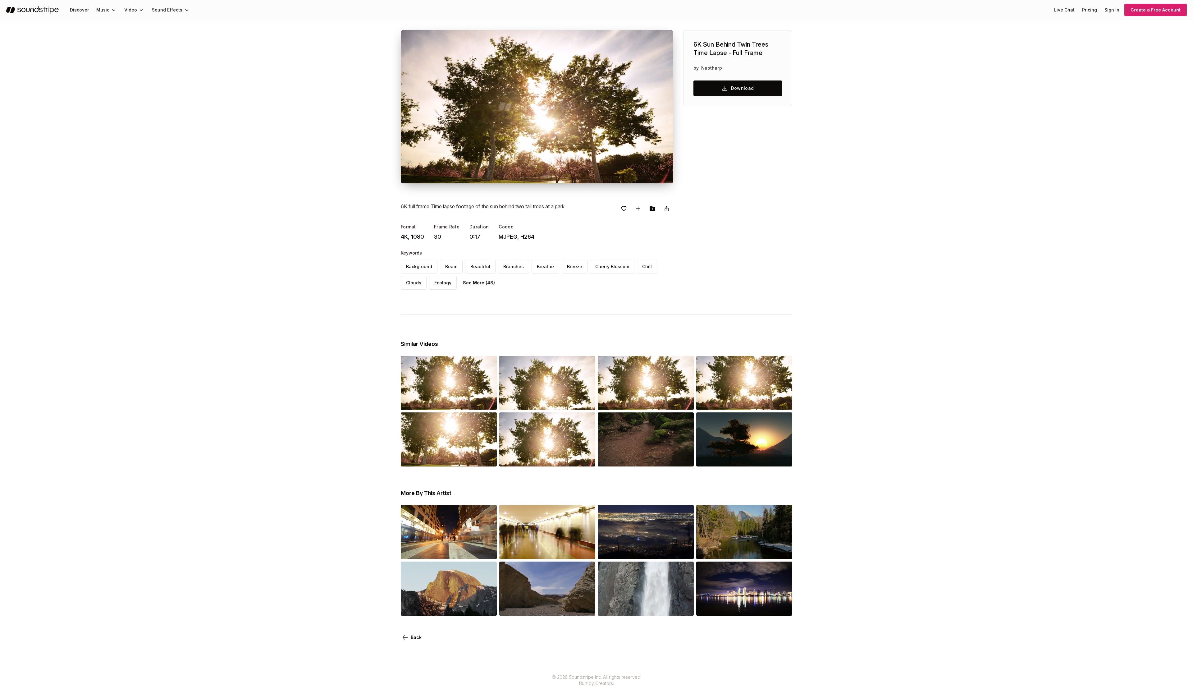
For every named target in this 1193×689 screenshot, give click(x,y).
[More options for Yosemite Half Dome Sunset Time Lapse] (487, 607)
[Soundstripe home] (32, 10)
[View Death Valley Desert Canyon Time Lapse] (547, 607)
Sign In (1111, 9)
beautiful (480, 266)
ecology (442, 282)
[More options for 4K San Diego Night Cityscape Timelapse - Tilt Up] (782, 607)
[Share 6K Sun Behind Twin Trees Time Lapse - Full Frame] (666, 208)
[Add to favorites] (623, 208)
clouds (413, 282)
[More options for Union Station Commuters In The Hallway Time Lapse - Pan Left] (585, 550)
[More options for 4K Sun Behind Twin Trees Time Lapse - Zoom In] (684, 401)
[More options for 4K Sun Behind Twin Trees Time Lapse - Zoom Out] (487, 458)
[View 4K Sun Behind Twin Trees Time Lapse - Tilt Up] (449, 401)
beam (451, 266)
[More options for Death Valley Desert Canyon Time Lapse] (585, 607)
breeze (574, 266)
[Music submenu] (114, 10)
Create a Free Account (1156, 9)
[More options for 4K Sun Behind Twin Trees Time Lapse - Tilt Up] (487, 401)
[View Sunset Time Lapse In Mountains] (744, 457)
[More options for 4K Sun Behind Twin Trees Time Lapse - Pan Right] (782, 401)
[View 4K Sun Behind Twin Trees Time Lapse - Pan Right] (744, 401)
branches (513, 266)
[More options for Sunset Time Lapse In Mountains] (782, 458)
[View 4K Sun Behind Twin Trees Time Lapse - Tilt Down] (547, 401)
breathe (545, 266)
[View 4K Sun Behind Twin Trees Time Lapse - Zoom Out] (449, 457)
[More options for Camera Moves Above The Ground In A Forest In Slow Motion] (684, 458)
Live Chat (1064, 9)
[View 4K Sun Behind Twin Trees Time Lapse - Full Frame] (547, 457)
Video (130, 9)
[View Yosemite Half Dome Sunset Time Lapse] (449, 607)
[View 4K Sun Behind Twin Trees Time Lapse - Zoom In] (646, 401)
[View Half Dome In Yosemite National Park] (744, 550)
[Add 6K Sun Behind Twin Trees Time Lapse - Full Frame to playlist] (638, 208)
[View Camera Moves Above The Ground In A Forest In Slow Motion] (646, 457)
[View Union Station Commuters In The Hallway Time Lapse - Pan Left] (547, 550)
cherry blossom (612, 266)
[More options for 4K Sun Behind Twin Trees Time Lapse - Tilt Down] (585, 401)
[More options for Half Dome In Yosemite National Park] (782, 550)
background (419, 266)
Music (102, 9)
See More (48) (479, 282)
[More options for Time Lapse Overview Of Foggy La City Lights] (684, 550)
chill (647, 266)
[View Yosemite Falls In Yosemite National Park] (646, 607)
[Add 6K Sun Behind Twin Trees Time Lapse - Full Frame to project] (652, 208)
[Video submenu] (141, 10)
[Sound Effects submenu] (187, 10)
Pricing (1089, 9)
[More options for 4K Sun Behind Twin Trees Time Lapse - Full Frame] (585, 458)
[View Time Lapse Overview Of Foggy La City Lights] (646, 550)
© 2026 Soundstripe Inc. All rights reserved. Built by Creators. (596, 680)
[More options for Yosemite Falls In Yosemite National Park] (684, 607)
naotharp (711, 68)
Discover (79, 9)
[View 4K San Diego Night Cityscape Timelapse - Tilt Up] (744, 607)
